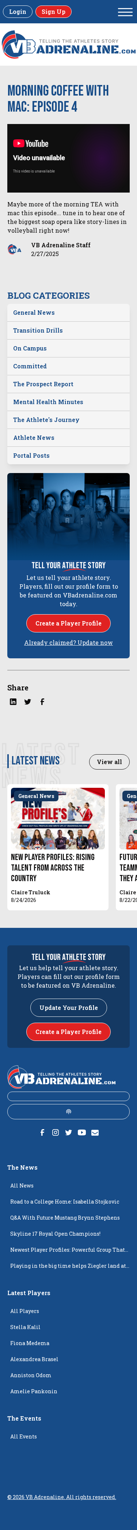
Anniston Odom (31, 1375)
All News (22, 1185)
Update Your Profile (68, 1007)
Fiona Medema (29, 1343)
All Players (24, 1311)
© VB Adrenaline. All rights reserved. (61, 1497)
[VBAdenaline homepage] (68, 44)
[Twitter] (68, 1132)
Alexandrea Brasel (34, 1359)
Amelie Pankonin (33, 1391)
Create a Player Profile (68, 623)
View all (109, 762)
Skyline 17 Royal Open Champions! (55, 1233)
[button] (125, 11)
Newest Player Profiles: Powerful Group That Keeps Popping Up (67, 1252)
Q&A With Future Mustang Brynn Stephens (65, 1217)
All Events (23, 1436)
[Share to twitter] (28, 702)
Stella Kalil (25, 1327)
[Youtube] (81, 1132)
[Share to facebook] (42, 702)
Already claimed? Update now (68, 642)
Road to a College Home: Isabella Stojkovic (64, 1201)
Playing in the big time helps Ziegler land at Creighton (68, 1268)
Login (17, 11)
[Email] (95, 1132)
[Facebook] (42, 1132)
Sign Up (53, 11)
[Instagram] (55, 1132)
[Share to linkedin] (13, 702)
